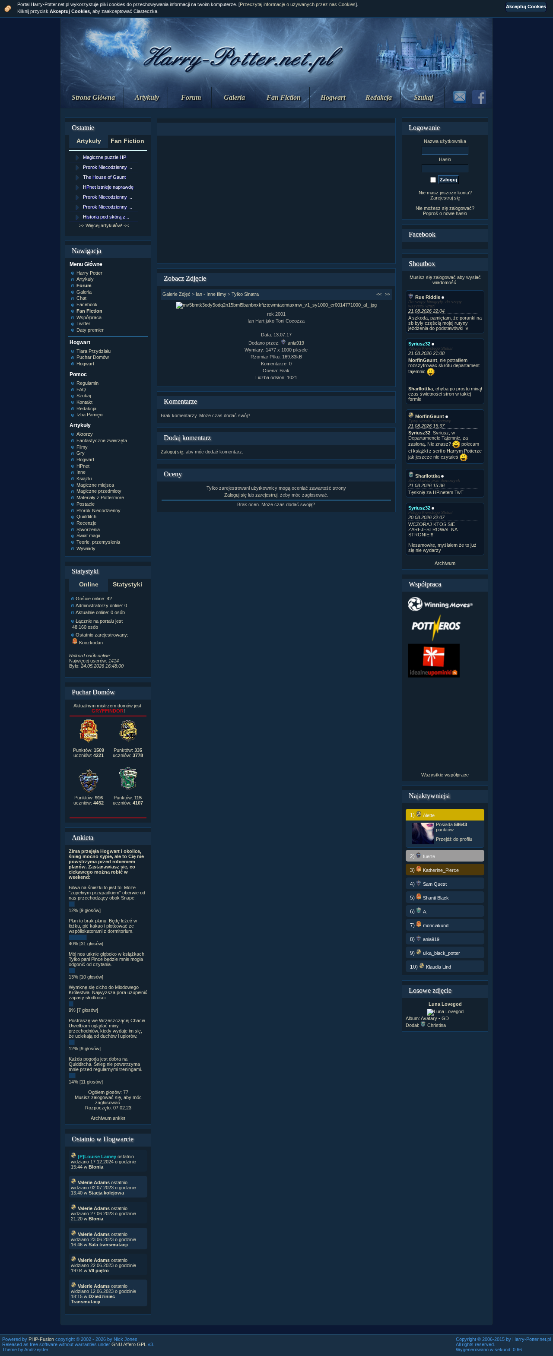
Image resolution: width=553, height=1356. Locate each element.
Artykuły (147, 97)
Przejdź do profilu (454, 839)
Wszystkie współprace (445, 774)
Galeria (234, 97)
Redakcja (378, 97)
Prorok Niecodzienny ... (107, 167)
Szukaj (423, 97)
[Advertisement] (276, 199)
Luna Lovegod (445, 1004)
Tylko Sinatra (245, 294)
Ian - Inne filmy (211, 294)
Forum (191, 97)
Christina (436, 1025)
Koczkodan (91, 642)
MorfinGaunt (429, 416)
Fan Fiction (284, 97)
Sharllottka (427, 475)
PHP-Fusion (41, 1339)
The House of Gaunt (104, 177)
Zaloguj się (172, 451)
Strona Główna (93, 97)
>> (387, 294)
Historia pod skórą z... (106, 216)
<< (378, 294)
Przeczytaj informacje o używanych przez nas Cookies (298, 4)
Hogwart (333, 97)
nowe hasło (455, 213)
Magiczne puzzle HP (104, 157)
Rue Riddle (427, 297)
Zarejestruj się (445, 197)
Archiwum (445, 563)
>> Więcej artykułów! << (104, 225)
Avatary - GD (435, 1018)
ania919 (296, 342)
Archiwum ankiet (108, 1118)
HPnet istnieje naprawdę (108, 187)
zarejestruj (266, 494)
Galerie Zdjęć (176, 294)
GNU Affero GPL (128, 1344)
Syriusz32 (419, 343)
